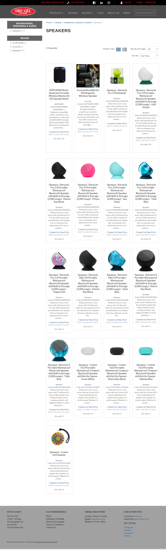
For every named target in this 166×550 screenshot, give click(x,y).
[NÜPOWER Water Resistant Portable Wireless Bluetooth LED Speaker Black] (59, 75)
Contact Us (51, 527)
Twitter (127, 535)
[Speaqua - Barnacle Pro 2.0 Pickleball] (117, 75)
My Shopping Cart (15, 521)
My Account (12, 516)
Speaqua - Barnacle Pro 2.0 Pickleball (117, 91)
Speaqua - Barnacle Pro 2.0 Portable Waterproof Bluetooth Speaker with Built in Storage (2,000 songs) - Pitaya (88, 191)
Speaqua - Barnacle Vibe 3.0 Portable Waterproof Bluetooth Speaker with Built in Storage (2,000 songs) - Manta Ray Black (88, 283)
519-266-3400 (98, 521)
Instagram (128, 527)
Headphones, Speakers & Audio (77, 22)
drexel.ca (138, 516)
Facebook (128, 533)
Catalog (57, 22)
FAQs (48, 516)
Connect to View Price (59, 132)
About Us (113, 13)
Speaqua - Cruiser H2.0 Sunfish (59, 453)
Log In (127, 2)
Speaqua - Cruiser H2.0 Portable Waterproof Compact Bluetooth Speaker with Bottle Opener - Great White (88, 371)
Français (150, 2)
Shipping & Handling (55, 518)
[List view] (124, 49)
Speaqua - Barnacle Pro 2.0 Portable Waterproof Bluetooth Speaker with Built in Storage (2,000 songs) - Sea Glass (117, 193)
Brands (73, 13)
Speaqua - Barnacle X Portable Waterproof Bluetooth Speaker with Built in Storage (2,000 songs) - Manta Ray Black (145, 281)
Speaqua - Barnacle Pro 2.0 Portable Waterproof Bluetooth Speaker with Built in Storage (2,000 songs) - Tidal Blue (146, 193)
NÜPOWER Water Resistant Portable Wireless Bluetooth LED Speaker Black (59, 94)
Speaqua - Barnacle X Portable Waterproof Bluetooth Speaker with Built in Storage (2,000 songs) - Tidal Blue (59, 371)
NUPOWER (19, 43)
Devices (87, 13)
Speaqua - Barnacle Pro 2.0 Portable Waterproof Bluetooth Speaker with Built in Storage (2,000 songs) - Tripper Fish (59, 283)
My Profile (12, 524)
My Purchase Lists (15, 527)
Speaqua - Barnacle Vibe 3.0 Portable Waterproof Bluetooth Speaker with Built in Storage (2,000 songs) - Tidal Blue (117, 283)
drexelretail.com (142, 519)
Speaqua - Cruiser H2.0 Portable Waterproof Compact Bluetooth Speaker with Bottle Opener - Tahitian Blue (145, 371)
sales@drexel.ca (98, 519)
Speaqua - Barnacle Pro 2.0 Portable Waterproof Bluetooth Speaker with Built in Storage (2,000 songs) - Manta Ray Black (59, 193)
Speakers (19, 30)
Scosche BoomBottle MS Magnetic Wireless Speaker (88, 93)
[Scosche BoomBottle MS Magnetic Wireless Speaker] (88, 75)
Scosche (18, 46)
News (126, 13)
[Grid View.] (118, 49)
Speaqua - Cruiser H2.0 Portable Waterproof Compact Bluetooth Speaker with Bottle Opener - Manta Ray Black (116, 371)
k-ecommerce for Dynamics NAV (45, 542)
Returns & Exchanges (55, 521)
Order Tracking (14, 518)
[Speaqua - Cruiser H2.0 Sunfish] (59, 437)
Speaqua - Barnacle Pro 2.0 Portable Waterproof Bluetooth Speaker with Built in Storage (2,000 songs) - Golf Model (146, 99)
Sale (100, 13)
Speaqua (18, 50)
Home (139, 2)
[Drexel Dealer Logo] (23, 11)
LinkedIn (128, 530)
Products (56, 13)
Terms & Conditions (55, 524)
